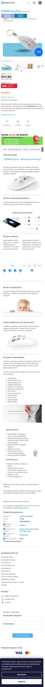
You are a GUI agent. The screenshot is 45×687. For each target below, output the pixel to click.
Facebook (7, 602)
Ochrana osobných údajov (9, 577)
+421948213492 (9, 599)
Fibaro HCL (27, 531)
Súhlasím (21, 681)
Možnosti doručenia (7, 97)
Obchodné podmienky (8, 574)
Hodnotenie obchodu (8, 560)
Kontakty (4, 585)
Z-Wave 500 (18, 477)
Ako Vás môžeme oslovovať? (12, 615)
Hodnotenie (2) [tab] (35, 149)
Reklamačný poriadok (8, 579)
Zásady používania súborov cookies (13, 582)
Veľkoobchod (5, 571)
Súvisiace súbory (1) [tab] (14, 149)
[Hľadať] (28, 3)
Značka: (8, 21)
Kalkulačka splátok (11, 86)
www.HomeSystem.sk (21, 508)
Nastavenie (21, 674)
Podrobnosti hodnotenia (28, 19)
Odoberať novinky (22, 635)
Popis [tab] (5, 149)
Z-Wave (21, 434)
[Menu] (40, 3)
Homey (22, 529)
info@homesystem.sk (11, 596)
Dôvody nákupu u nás (8, 565)
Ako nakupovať (6, 568)
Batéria (22, 525)
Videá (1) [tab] (25, 149)
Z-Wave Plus (24, 535)
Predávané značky (7, 557)
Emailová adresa (8, 623)
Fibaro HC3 (29, 529)
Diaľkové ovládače (26, 516)
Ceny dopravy (5, 563)
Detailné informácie (7, 115)
